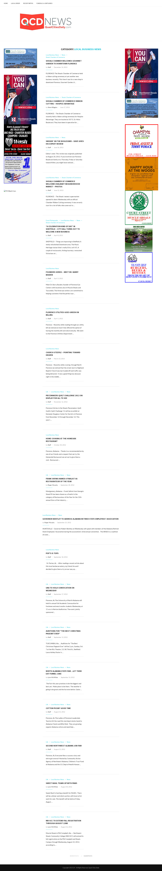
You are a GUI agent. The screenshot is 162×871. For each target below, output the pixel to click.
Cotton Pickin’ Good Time (58, 708)
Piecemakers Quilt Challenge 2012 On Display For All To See (64, 396)
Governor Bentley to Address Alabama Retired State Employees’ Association (80, 519)
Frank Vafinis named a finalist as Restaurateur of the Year (61, 480)
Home (6, 3)
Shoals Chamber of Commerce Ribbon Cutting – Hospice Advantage (64, 102)
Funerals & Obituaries (44, 3)
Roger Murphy (53, 485)
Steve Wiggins (52, 107)
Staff (49, 67)
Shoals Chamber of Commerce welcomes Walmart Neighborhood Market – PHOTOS (63, 184)
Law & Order (15, 3)
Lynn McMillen (53, 677)
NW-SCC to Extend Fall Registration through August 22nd (63, 822)
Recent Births (28, 3)
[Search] (157, 3)
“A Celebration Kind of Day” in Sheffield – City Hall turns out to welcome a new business (63, 229)
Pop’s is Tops (52, 553)
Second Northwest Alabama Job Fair (64, 745)
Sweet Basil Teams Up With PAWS (61, 783)
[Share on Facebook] (64, 87)
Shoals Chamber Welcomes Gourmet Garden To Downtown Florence (64, 62)
